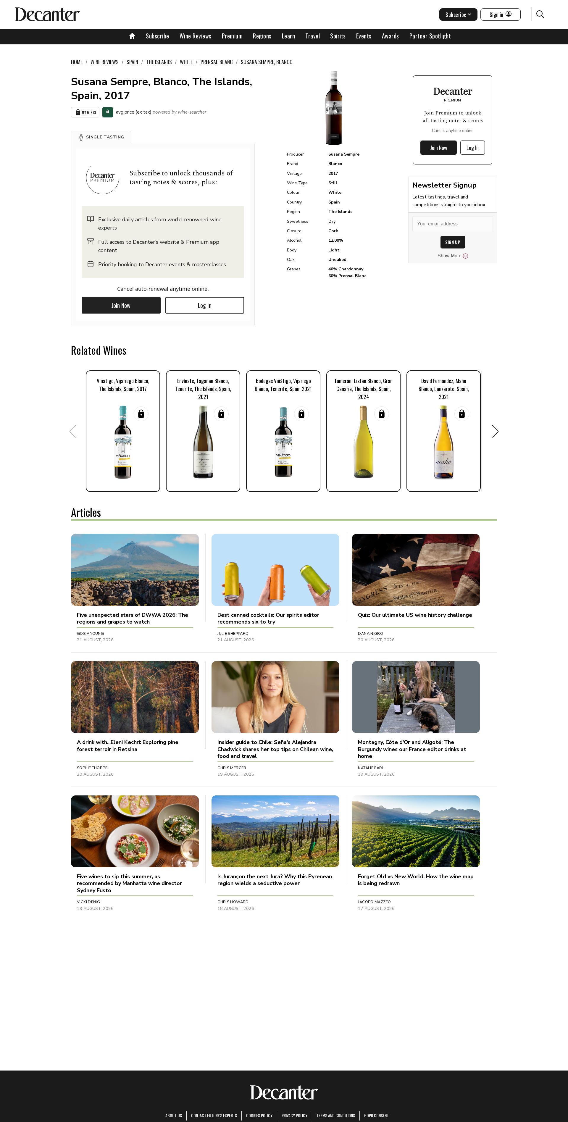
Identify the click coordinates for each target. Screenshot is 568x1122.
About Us (173, 1115)
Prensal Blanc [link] (217, 62)
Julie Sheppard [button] (232, 633)
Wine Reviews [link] (105, 62)
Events (364, 35)
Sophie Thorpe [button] (92, 768)
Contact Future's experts (214, 1115)
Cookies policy (259, 1115)
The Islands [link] (159, 62)
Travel (312, 35)
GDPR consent (376, 1115)
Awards (390, 35)
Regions (262, 35)
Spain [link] (132, 62)
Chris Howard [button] (233, 902)
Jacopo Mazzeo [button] (374, 902)
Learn (288, 35)
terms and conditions (336, 1115)
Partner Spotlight (430, 35)
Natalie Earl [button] (371, 768)
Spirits (338, 35)
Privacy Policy (294, 1115)
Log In (205, 305)
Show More (450, 255)
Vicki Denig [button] (88, 902)
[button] (101, 137)
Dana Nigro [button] (370, 633)
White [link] (186, 62)
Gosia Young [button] (90, 633)
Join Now (121, 305)
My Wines (89, 112)
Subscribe (157, 35)
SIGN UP (452, 242)
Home (77, 62)
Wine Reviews (196, 35)
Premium (232, 35)
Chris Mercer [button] (231, 768)
